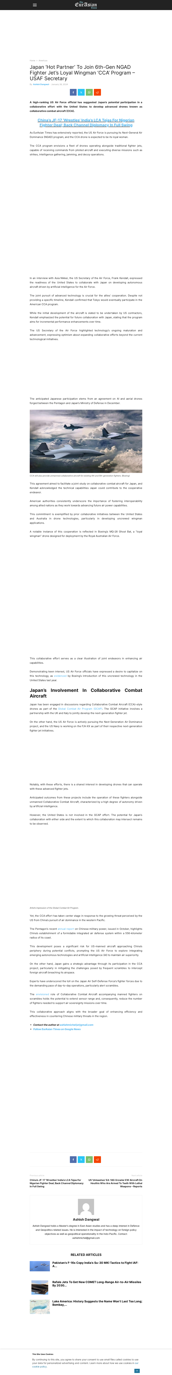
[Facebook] (73, 92)
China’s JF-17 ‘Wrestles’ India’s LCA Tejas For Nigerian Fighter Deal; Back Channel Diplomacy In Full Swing (56, 1183)
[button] (35, 5)
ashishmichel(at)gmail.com (76, 1024)
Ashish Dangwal (41, 84)
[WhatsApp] (89, 92)
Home (32, 60)
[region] (86, 36)
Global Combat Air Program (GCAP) (80, 708)
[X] (81, 92)
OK (137, 1371)
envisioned (42, 994)
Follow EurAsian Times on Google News (57, 1029)
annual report (66, 928)
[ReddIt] (97, 92)
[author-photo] (86, 1214)
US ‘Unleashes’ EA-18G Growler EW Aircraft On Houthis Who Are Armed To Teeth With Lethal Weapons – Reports (115, 1183)
